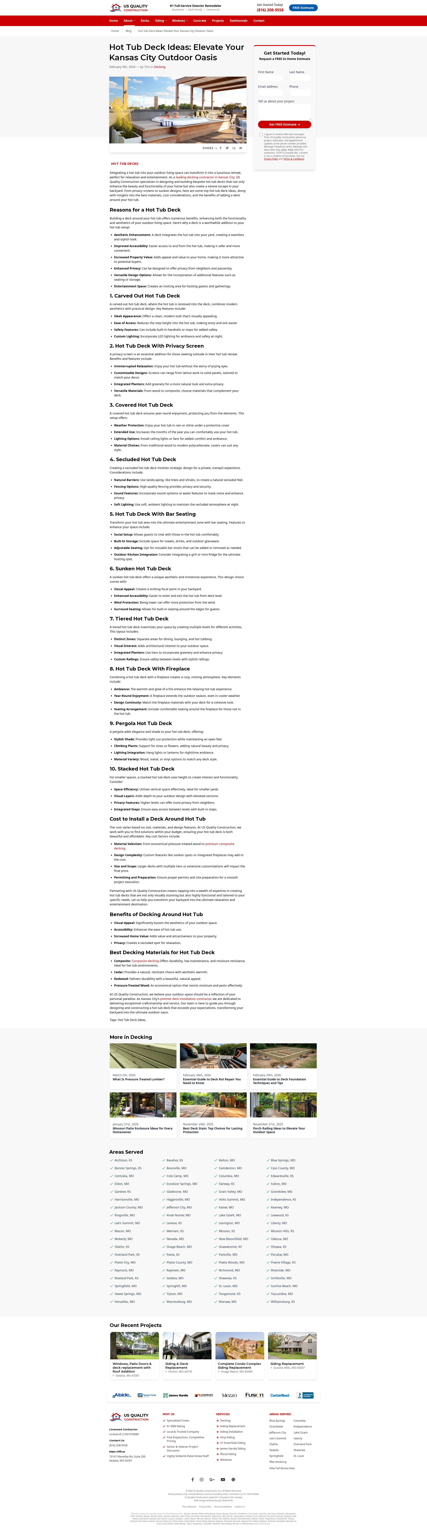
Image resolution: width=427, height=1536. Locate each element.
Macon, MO (123, 1231)
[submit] (284, 124)
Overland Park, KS (127, 1255)
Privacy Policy (271, 158)
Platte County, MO (179, 1262)
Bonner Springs (223, 1513)
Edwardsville (290, 1513)
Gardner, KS (123, 1192)
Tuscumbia (207, 1523)
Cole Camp (271, 1513)
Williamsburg (248, 1523)
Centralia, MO (124, 1176)
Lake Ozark (301, 1432)
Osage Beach (270, 1518)
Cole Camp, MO (177, 1176)
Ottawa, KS (278, 1247)
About (128, 21)
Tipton (189, 1523)
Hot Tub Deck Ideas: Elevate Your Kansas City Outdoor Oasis (176, 31)
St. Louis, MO (228, 1286)
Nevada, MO (175, 1239)
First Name (266, 72)
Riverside (236, 1521)
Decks (145, 21)
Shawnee (299, 1450)
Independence (303, 1426)
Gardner (167, 1516)
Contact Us (240, 1506)
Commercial (213, 9)
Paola (145, 1521)
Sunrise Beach (167, 1523)
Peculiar (159, 1521)
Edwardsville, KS (282, 1176)
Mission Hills (217, 1518)
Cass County (253, 1513)
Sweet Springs (179, 1523)
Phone (293, 86)
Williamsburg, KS (283, 1302)
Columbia (300, 1420)
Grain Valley (185, 1516)
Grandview (276, 1426)
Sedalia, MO (175, 1278)
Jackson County (252, 1516)
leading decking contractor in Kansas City (205, 177)
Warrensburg (277, 1462)
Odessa (255, 1518)
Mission (208, 1518)
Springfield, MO (126, 1286)
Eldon (133, 1516)
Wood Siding (228, 1454)
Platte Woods (189, 1521)
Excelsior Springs (143, 1516)
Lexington (179, 1518)
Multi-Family (195, 9)
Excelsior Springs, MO (182, 1184)
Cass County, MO (283, 1168)
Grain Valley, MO (230, 1192)
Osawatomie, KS (230, 1247)
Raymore (211, 1521)
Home (113, 21)
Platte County (177, 1521)
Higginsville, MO (178, 1199)
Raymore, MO (124, 1270)
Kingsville (287, 1516)
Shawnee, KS (228, 1278)
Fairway (154, 1516)
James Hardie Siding (232, 1448)
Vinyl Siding (227, 1437)
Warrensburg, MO (179, 1302)
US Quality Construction (205, 1490)
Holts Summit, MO (232, 1199)
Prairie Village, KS (283, 1262)
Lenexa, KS (174, 1223)
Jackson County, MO (129, 1207)
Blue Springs (277, 1420)
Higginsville (216, 1516)
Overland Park (303, 1444)
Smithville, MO (281, 1278)
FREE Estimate (303, 8)
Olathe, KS (122, 1247)
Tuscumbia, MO (282, 1294)
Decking (159, 67)
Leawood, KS (280, 1215)
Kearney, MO (280, 1207)
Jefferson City (277, 1432)
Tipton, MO (174, 1294)
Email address (268, 86)
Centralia (262, 1513)
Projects (218, 21)
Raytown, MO (176, 1270)
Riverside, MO (280, 1270)
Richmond (228, 1521)
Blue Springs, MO (283, 1160)
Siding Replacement (232, 1426)
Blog (128, 31)
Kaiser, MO (226, 1207)
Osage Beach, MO (179, 1247)
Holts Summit (227, 1516)
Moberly (226, 1518)
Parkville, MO (228, 1255)
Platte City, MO (125, 1262)
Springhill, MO (177, 1286)
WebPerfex (227, 1500)
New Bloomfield (244, 1518)
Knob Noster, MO (179, 1215)
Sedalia (273, 1450)
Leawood (152, 1518)
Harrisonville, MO (127, 1199)
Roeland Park (246, 1521)
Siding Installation (231, 1431)
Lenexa (171, 1518)
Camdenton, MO (230, 1168)
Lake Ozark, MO (230, 1215)
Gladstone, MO (177, 1192)
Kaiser (273, 1516)
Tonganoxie (197, 1523)
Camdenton (242, 1513)
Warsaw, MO (228, 1302)
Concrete (199, 21)
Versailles (216, 1523)
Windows (178, 21)
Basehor (195, 1513)
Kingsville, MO (125, 1215)
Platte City (167, 1521)
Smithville (272, 1521)
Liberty (298, 1438)
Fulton (160, 1516)
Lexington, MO (229, 1223)
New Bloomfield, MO (233, 1239)
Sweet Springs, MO (128, 1294)
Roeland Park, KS (126, 1278)
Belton (201, 1513)
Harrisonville (205, 1516)
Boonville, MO (176, 1168)
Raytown (219, 1521)
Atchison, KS (123, 1160)
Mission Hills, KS (282, 1231)
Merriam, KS (175, 1231)
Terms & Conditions (293, 158)
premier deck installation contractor (185, 999)
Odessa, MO (279, 1239)
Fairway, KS (227, 1184)
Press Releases (189, 1506)
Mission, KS (227, 1231)
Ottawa (291, 1518)
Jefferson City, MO (179, 1207)
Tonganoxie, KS (230, 1294)
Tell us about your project (276, 101)
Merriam (200, 1518)
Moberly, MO (124, 1239)
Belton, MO (227, 1160)
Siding (159, 21)
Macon (193, 1518)
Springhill (290, 1521)
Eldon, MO (122, 1184)
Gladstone (175, 1516)
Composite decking (145, 961)
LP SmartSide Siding (232, 1443)
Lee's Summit (277, 1438)
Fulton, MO (279, 1184)
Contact (258, 21)
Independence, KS (283, 1199)
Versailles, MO (125, 1302)
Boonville (233, 1513)
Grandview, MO (281, 1192)
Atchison (187, 1513)
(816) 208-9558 (270, 10)
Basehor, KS (175, 1160)
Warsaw (236, 1523)
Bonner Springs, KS (128, 1168)
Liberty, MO (279, 1223)
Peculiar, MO (279, 1255)
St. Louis (299, 1456)
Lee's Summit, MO (127, 1223)
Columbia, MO (229, 1176)
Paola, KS (173, 1255)
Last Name (296, 72)
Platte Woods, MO (232, 1262)
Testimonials (238, 21)
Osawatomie (282, 1518)
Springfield (276, 1456)
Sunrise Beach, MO (284, 1286)
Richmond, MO (229, 1270)
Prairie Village (201, 1521)
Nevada (234, 1518)
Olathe (273, 1444)
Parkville (151, 1521)
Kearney (279, 1516)
